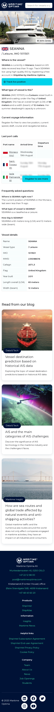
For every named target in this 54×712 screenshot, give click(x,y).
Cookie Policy (27, 652)
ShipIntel (27, 606)
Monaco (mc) (13, 154)
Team (27, 665)
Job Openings (27, 678)
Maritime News (27, 625)
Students (27, 683)
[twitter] (42, 698)
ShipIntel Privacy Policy (27, 647)
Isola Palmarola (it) (14, 177)
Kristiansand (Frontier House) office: (27, 584)
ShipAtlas (27, 610)
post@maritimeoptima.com (27, 579)
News (27, 674)
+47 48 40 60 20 (27, 592)
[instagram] (24, 706)
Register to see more (36, 178)
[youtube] (33, 706)
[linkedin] (24, 698)
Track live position (16, 81)
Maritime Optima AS (27, 566)
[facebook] (33, 698)
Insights (27, 621)
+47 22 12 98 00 (27, 575)
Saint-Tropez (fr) (13, 164)
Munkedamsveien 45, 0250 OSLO (27, 570)
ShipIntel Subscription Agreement (27, 638)
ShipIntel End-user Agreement (27, 643)
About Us (27, 669)
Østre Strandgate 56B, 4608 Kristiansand (27, 588)
